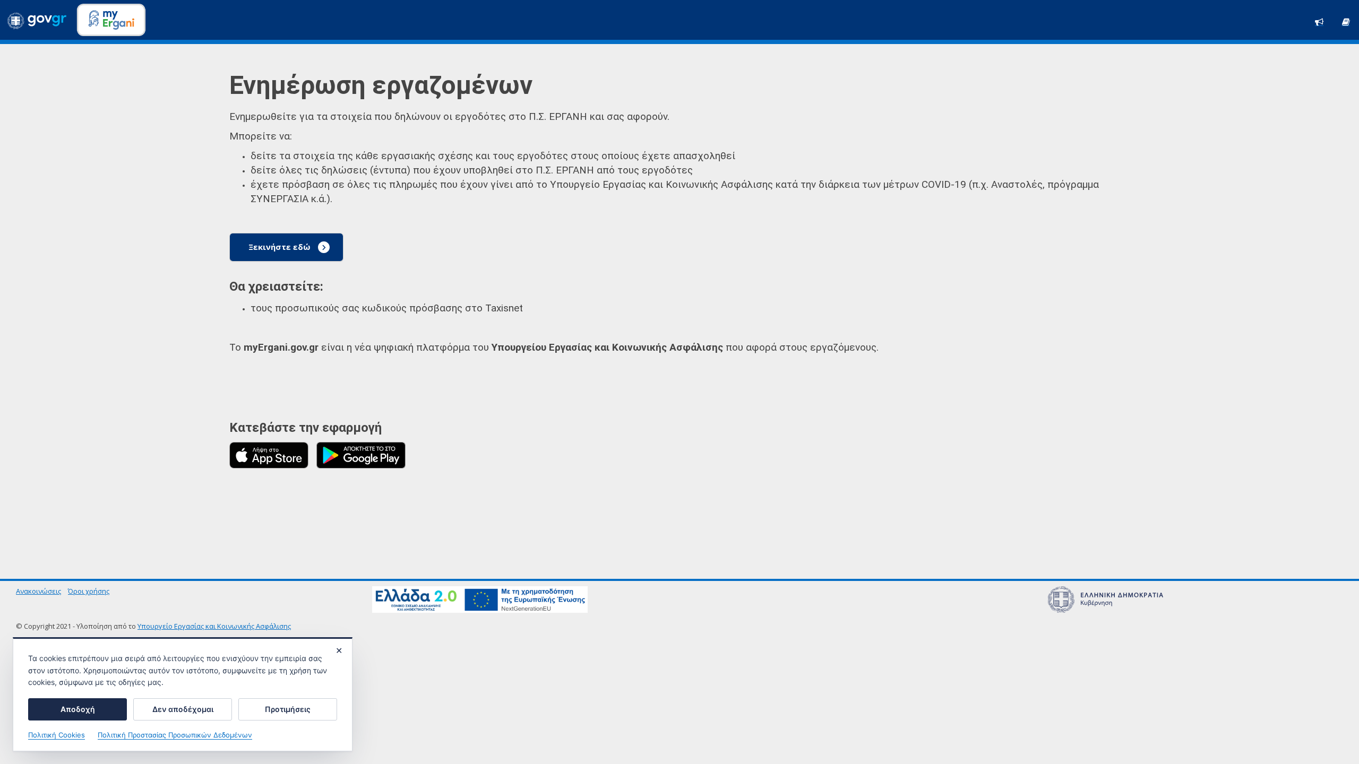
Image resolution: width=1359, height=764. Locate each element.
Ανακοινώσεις (38, 591)
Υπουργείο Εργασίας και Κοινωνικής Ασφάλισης (214, 626)
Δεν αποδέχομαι (182, 709)
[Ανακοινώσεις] (1319, 21)
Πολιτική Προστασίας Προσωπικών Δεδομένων (175, 735)
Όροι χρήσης (88, 591)
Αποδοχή (78, 709)
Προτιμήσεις (288, 709)
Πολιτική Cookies (56, 735)
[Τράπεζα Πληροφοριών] (1345, 21)
